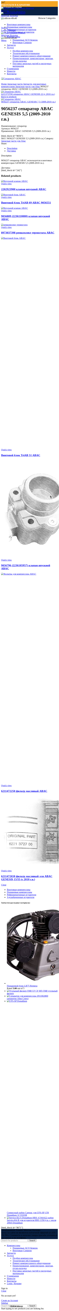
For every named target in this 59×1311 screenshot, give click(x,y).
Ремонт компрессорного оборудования (31, 56)
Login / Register (14, 1283)
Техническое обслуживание (26, 53)
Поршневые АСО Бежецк (25, 40)
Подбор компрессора (23, 51)
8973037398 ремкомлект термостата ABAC (27, 232)
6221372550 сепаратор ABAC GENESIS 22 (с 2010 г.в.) (28, 94)
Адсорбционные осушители (20, 897)
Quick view (6, 184)
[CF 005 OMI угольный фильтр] (21, 991)
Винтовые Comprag (22, 42)
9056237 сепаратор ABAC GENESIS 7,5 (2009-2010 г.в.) (28, 102)
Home (4, 84)
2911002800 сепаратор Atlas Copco (27, 997)
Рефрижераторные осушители (21, 895)
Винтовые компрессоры (18, 889)
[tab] (32, 148)
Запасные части (15, 84)
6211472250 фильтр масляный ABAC (24, 791)
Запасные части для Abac (28, 86)
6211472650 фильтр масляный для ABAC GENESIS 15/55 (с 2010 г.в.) (26, 878)
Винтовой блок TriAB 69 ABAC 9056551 (26, 202)
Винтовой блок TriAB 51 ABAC (20, 455)
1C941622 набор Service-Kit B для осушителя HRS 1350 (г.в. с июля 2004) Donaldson (31, 1220)
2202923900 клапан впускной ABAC (23, 189)
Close (3, 885)
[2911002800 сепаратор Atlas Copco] (22, 996)
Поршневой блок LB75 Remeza (22, 986)
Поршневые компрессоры (19, 892)
